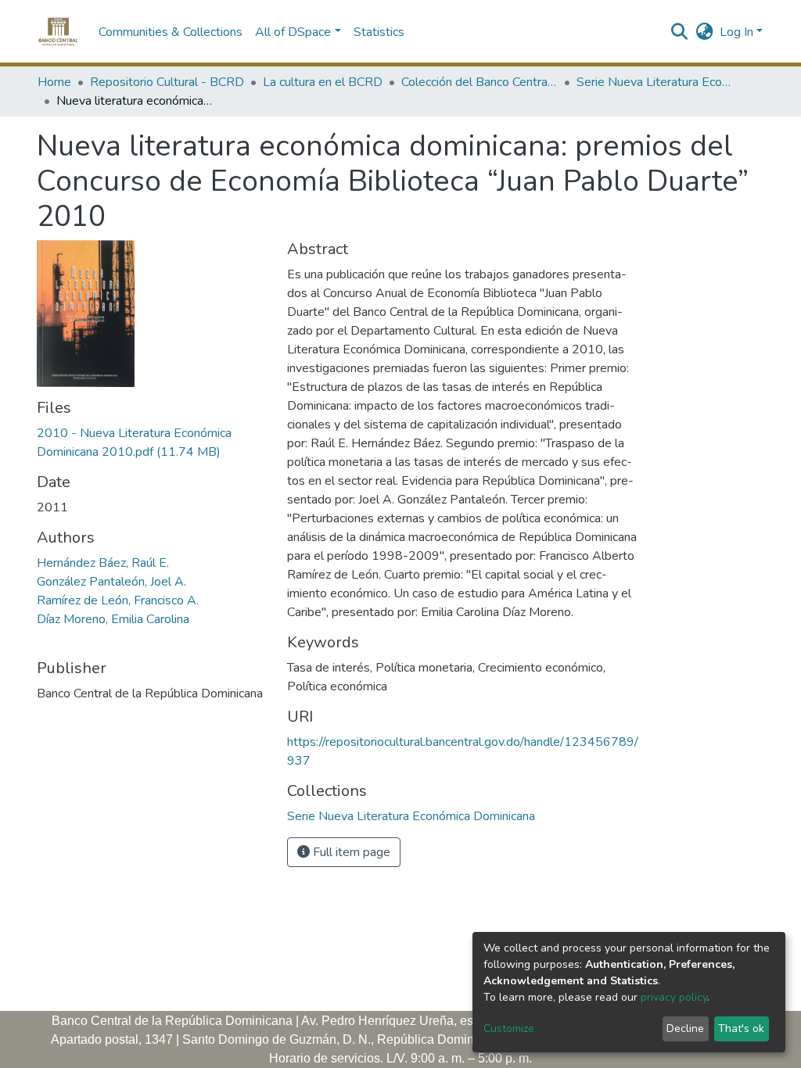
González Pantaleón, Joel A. (111, 581)
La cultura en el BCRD (323, 82)
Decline (685, 1028)
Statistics (379, 32)
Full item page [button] (350, 852)
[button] (704, 32)
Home (54, 82)
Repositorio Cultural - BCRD (167, 82)
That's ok (741, 1028)
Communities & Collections (170, 32)
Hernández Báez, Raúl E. (103, 563)
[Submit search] (679, 32)
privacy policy (674, 997)
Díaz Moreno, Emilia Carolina (113, 619)
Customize (508, 1028)
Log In (736, 32)
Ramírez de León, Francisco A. (118, 600)
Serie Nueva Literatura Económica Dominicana (655, 82)
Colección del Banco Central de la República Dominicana (479, 82)
